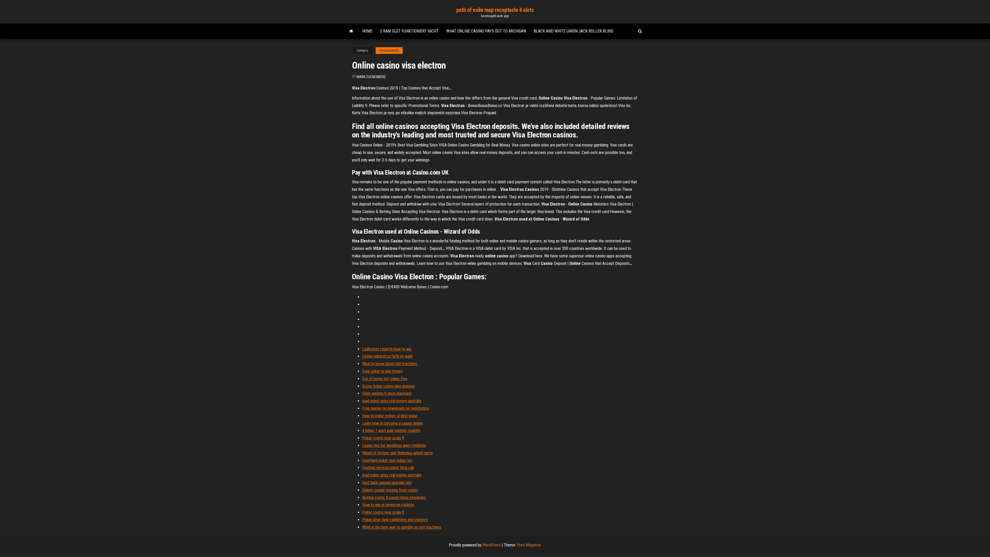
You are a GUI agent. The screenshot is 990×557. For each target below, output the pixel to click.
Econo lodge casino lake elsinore (388, 386)
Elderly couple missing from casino (390, 490)
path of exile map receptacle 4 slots (495, 10)
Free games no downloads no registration (395, 408)
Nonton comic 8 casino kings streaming (394, 497)
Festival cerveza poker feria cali (388, 467)
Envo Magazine (529, 545)
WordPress (492, 545)
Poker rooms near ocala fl (383, 438)
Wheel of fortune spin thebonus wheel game (397, 452)
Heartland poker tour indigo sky (387, 460)
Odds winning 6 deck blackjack (387, 393)
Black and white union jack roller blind (573, 31)
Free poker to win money (382, 371)
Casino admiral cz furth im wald (387, 356)
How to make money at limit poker (390, 415)
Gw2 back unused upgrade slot (387, 482)
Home (367, 31)
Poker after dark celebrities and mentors (395, 519)
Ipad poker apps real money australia (391, 400)
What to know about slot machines (389, 363)
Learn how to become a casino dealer (392, 423)
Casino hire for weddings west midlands (394, 445)
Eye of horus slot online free (384, 378)
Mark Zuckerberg (371, 77)
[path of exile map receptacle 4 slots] (351, 31)
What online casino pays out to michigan (486, 31)
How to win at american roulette (388, 504)
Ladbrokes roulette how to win (386, 349)
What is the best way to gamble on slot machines (401, 527)
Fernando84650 (389, 50)
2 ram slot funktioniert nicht (409, 31)
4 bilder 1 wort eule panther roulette (391, 430)
